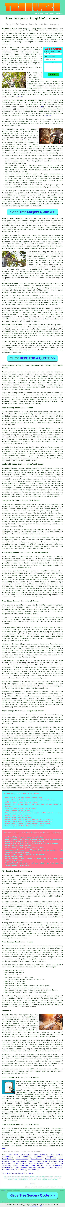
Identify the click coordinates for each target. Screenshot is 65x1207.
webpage (49, 115)
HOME (36, 13)
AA (14, 109)
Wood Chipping (40, 1155)
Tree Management (36, 1163)
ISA (41, 107)
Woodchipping (7, 1157)
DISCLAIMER (59, 13)
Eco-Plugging (26, 1155)
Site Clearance (8, 1170)
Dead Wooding (21, 1170)
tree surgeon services (50, 1112)
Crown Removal (20, 1163)
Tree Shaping (37, 1165)
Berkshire (22, 1114)
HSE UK (19, 97)
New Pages (9, 1190)
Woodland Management (37, 1167)
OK (41, 1206)
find (8, 1128)
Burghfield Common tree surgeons (30, 1081)
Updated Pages (16, 1190)
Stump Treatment (21, 1165)
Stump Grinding (22, 1159)
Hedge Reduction (55, 1167)
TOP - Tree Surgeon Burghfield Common (17, 1173)
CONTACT (52, 13)
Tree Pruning (34, 1161)
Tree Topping (56, 1155)
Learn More (34, 1206)
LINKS (41, 13)
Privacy (62, 1190)
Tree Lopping (50, 1159)
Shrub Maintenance (54, 1165)
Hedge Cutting (21, 1167)
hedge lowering (26, 1109)
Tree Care (13, 1155)
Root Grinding (37, 1159)
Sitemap (3, 1190)
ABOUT (46, 13)
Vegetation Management (45, 1157)
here (3, 1148)
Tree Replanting (19, 1161)
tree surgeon (18, 42)
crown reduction (28, 1083)
